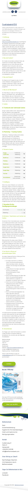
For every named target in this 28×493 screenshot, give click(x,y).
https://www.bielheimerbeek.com (10, 41)
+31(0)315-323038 (6, 11)
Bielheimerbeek (19, 485)
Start (3, 425)
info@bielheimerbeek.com (10, 451)
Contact (8, 363)
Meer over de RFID (12, 404)
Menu (15, 15)
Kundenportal (22, 11)
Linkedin (5, 473)
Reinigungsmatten (8, 434)
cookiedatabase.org (7, 355)
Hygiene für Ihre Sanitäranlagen (12, 430)
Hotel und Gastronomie (9, 432)
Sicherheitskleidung (8, 427)
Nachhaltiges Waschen (9, 460)
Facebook (5, 475)
